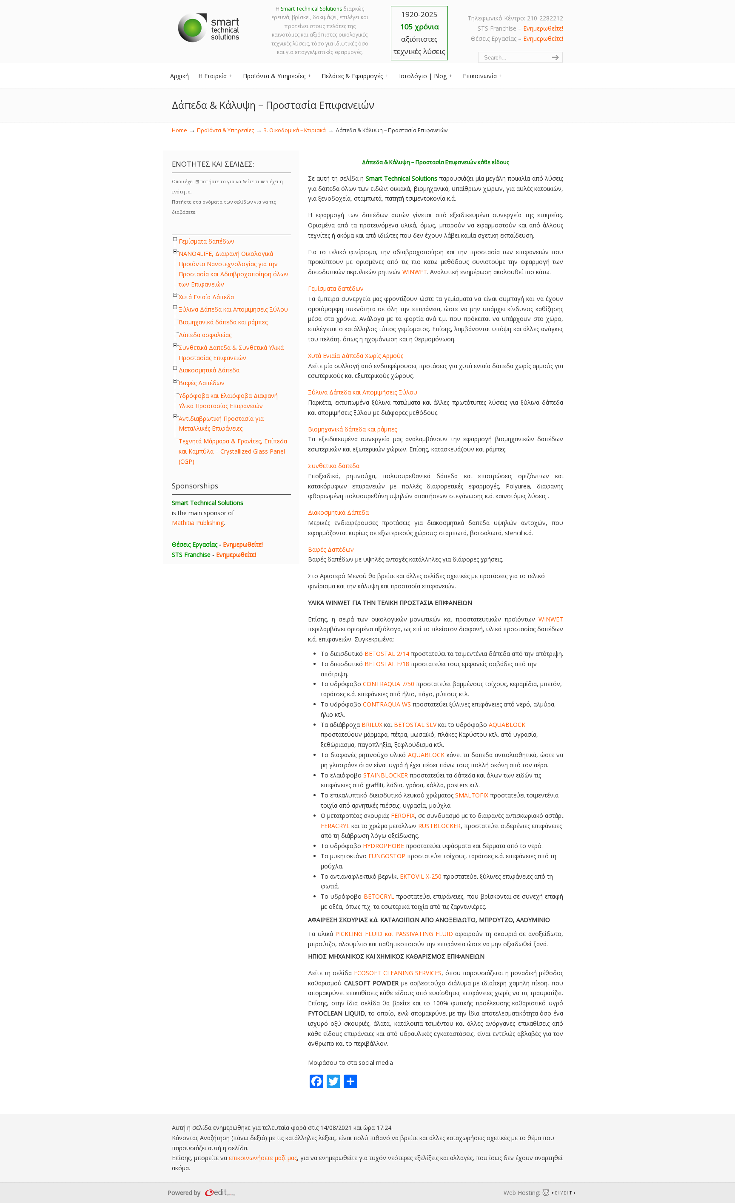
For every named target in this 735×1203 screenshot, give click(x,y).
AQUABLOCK (507, 725)
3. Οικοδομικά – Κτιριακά (295, 130)
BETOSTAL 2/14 (387, 654)
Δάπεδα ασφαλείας (205, 335)
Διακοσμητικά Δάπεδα (338, 512)
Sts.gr (209, 25)
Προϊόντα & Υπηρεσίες (225, 130)
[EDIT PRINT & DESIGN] (219, 1193)
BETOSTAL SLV (415, 725)
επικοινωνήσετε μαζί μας (263, 1158)
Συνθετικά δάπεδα (333, 466)
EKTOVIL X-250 (421, 876)
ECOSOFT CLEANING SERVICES (398, 973)
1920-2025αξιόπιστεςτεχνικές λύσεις (419, 32)
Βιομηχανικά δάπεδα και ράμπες (352, 429)
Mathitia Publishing (198, 523)
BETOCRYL (379, 896)
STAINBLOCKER (385, 775)
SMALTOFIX (471, 795)
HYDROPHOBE (383, 846)
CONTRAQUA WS (387, 704)
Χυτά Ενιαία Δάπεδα (206, 297)
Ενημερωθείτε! (543, 28)
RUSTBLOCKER (439, 826)
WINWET (414, 272)
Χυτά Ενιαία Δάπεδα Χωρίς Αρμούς (355, 356)
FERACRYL (335, 826)
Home (179, 130)
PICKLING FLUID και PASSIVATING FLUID (394, 934)
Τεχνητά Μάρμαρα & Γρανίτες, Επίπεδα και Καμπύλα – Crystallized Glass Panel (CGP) (233, 451)
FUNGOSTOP (386, 856)
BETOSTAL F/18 (387, 664)
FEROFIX (403, 815)
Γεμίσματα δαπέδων (336, 288)
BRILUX (372, 725)
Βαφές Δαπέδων (331, 549)
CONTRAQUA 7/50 (388, 684)
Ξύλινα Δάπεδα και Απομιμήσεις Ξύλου (362, 392)
